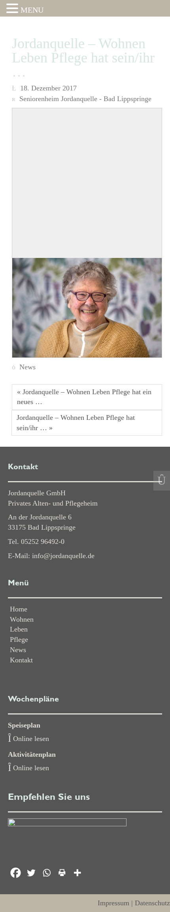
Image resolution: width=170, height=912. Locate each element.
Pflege (19, 639)
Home (18, 609)
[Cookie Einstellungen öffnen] (14, 902)
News (27, 367)
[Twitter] (31, 873)
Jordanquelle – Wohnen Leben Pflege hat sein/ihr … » (76, 423)
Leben (19, 629)
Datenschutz (152, 903)
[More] (77, 873)
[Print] (62, 873)
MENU (32, 10)
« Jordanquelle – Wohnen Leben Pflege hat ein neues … (84, 397)
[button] (13, 9)
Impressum (113, 903)
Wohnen (22, 619)
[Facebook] (16, 873)
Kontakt (21, 660)
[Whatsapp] (46, 873)
